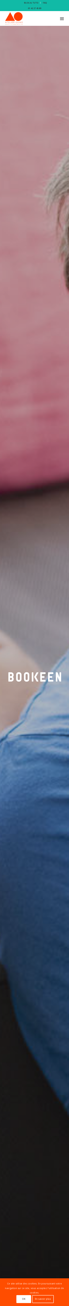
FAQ (45, 2)
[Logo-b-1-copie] (28, 18)
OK (23, 1298)
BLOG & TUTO (31, 2)
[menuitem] (31, 3)
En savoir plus (43, 1298)
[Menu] (62, 18)
